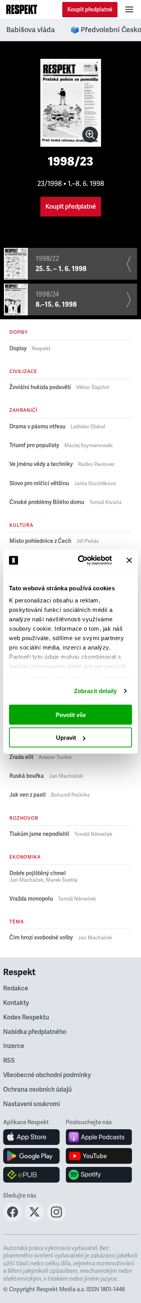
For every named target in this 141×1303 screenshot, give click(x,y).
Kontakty (16, 1003)
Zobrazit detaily (95, 691)
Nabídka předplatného (34, 1032)
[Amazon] (31, 1175)
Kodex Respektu (26, 1017)
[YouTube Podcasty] (99, 1156)
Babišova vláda (30, 29)
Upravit (66, 737)
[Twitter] (34, 1219)
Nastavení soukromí (31, 1104)
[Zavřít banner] (129, 560)
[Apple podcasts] (99, 1137)
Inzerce (13, 1046)
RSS (9, 1061)
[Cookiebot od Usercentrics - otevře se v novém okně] (82, 560)
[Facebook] (12, 1219)
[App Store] (31, 1137)
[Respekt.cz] (21, 9)
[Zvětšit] (90, 134)
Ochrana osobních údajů (37, 1090)
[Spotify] (99, 1175)
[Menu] (129, 9)
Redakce (15, 988)
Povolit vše (71, 714)
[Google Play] (31, 1156)
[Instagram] (56, 1219)
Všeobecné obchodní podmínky (47, 1075)
